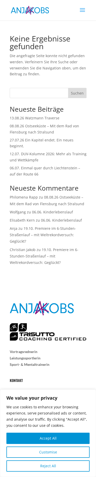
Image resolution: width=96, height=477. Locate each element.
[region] (48, 433)
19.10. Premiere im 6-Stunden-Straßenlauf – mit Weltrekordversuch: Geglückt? (43, 235)
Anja (13, 228)
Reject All (48, 465)
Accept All (48, 438)
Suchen (77, 93)
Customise (48, 452)
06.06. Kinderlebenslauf (52, 212)
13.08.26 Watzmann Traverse (34, 118)
